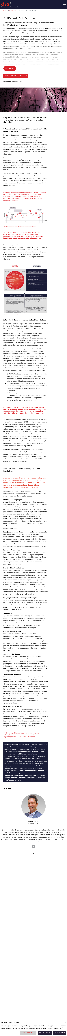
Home (5, 11)
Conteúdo (12, 11)
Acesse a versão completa (14, 75)
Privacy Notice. (59, 1028)
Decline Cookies (45, 1032)
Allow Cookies (59, 1032)
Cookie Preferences (28, 1032)
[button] (9, 68)
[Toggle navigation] (65, 5)
